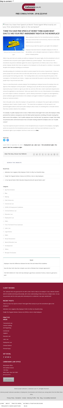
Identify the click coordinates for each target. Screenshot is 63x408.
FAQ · (38, 398)
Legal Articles (8, 231)
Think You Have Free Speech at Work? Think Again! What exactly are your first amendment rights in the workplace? (28, 305)
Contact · (24, 398)
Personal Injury (7, 348)
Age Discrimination (10, 189)
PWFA (6, 235)
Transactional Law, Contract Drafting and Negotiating (8, 325)
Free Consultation (24, 13)
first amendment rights (48, 145)
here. (37, 130)
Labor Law (37, 145)
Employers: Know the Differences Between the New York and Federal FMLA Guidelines (25, 263)
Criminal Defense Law (10, 210)
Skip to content (6, 1)
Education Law (9, 214)
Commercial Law (9, 203)
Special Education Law (11, 242)
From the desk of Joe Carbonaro (14, 224)
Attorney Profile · (31, 398)
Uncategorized (9, 245)
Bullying (7, 196)
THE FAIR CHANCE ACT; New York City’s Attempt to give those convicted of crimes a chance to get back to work (30, 274)
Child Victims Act (9, 200)
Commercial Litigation (6, 332)
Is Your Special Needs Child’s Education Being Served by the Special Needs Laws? (25, 180)
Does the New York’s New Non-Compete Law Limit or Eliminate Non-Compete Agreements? (27, 268)
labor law (10, 147)
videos (6, 249)
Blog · (41, 398)
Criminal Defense (7, 345)
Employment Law (28, 145)
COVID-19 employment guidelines (14, 207)
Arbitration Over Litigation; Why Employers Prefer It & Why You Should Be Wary (24, 172)
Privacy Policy (10, 398)
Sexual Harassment (10, 238)
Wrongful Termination (10, 252)
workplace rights (17, 147)
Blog (6, 193)
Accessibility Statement (50, 398)
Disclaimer (18, 398)
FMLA (6, 221)
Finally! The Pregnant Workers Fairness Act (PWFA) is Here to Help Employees (24, 176)
